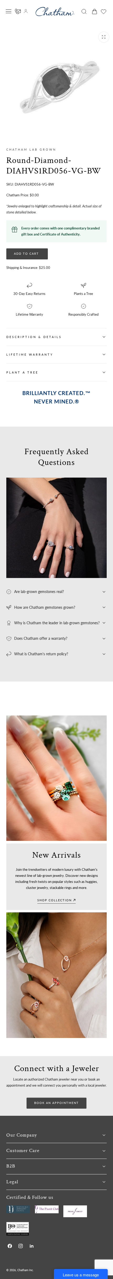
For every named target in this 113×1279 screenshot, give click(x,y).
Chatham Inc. (25, 1270)
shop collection (54, 900)
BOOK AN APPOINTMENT (56, 1102)
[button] (8, 11)
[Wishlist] (103, 11)
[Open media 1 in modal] (103, 37)
